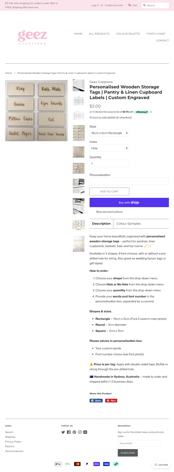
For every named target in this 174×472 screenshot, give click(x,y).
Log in (95, 5)
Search (9, 432)
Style (93, 126)
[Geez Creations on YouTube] (85, 433)
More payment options (109, 211)
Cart (135, 5)
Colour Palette (128, 33)
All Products (99, 33)
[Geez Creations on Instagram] (80, 433)
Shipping (95, 117)
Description (101, 223)
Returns (9, 446)
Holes (93, 142)
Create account (114, 5)
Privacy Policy (13, 441)
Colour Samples (129, 223)
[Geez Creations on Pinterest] (74, 433)
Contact (162, 40)
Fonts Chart (156, 33)
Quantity (95, 157)
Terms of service (14, 451)
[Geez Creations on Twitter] (63, 433)
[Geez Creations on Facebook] (69, 433)
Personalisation (100, 175)
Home (78, 33)
